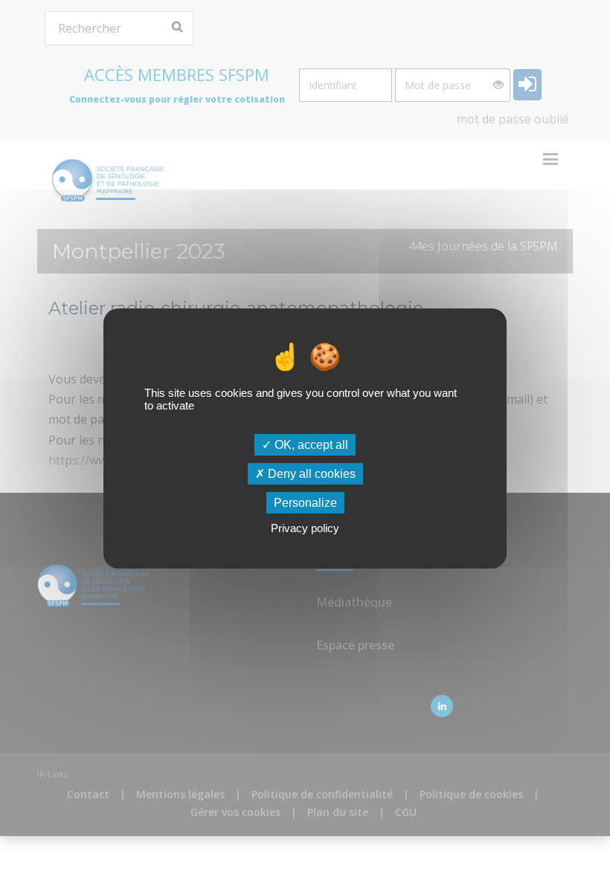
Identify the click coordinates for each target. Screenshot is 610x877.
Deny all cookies (310, 473)
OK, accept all (310, 444)
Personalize (305, 502)
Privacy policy (305, 528)
